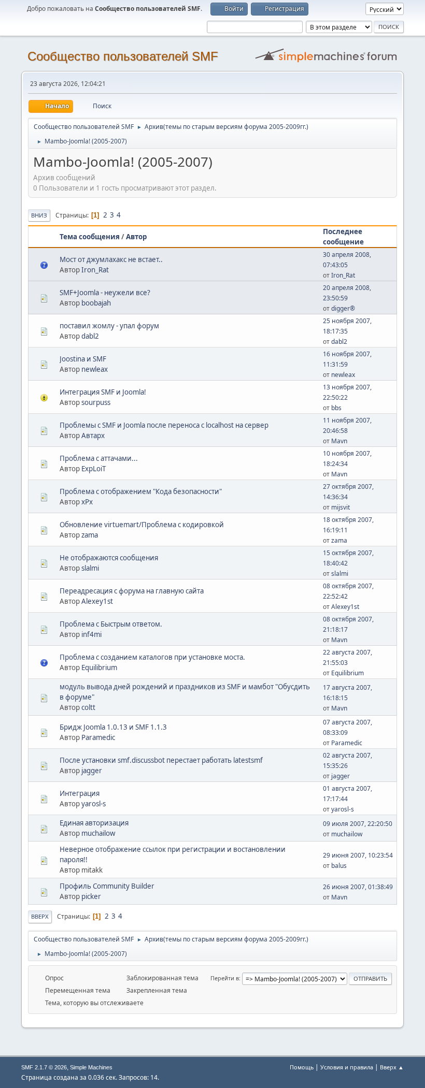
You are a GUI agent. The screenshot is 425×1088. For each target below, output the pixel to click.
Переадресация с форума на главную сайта (132, 591)
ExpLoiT (93, 468)
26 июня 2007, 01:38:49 (358, 886)
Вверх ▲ (392, 1067)
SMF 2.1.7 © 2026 (44, 1067)
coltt (88, 707)
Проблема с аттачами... (99, 458)
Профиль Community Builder (107, 886)
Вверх (40, 916)
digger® (343, 308)
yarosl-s (93, 803)
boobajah (96, 303)
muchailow (98, 833)
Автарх (93, 435)
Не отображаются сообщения (109, 557)
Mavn (339, 441)
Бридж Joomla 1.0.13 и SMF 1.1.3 (113, 727)
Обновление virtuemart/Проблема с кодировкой (142, 524)
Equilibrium (99, 667)
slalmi (90, 568)
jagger (91, 770)
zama (89, 535)
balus (339, 865)
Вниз (39, 215)
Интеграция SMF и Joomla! (103, 392)
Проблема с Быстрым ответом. (111, 624)
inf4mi (91, 634)
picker (91, 896)
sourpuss (95, 402)
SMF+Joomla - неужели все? (105, 292)
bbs (336, 407)
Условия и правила (346, 1067)
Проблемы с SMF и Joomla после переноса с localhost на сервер (164, 425)
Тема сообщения (90, 236)
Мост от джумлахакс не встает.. (111, 259)
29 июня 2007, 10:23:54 (358, 855)
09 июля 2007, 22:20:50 (357, 823)
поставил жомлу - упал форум (109, 325)
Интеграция (80, 793)
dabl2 (90, 336)
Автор (136, 236)
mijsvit (340, 507)
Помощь (302, 1067)
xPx (87, 501)
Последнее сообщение (343, 236)
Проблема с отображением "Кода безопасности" (141, 491)
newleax (94, 369)
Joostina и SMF (83, 359)
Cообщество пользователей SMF (122, 56)
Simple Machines (91, 1067)
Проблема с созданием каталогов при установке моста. (152, 657)
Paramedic (98, 737)
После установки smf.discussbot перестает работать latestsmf (161, 760)
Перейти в (224, 978)
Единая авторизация (94, 823)
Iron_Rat (95, 269)
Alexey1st (97, 601)
